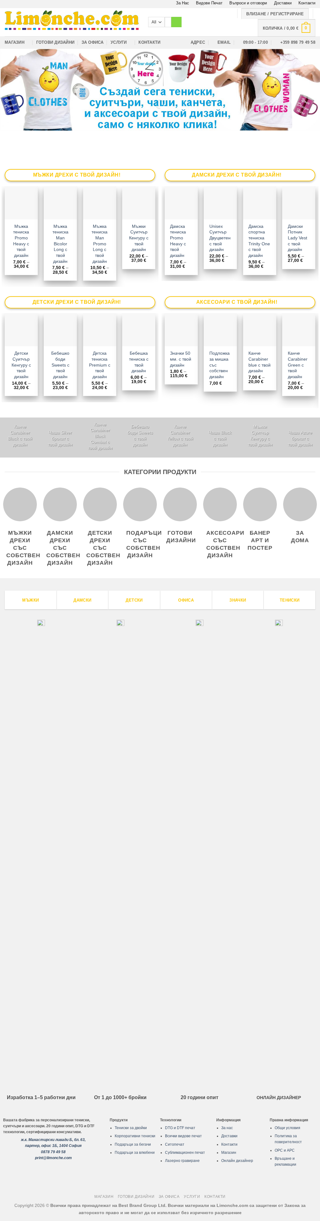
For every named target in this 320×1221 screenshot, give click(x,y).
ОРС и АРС (285, 1150)
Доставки (283, 3)
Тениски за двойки (131, 1128)
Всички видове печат (183, 1136)
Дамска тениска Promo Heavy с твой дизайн (178, 241)
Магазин (14, 42)
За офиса (93, 42)
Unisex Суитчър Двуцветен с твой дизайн (220, 238)
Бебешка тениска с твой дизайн (138, 362)
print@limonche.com (53, 1158)
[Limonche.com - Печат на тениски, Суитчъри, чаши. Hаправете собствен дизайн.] (72, 22)
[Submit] (176, 22)
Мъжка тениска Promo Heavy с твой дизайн (21, 241)
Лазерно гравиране (182, 1160)
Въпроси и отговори (248, 3)
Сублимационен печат (185, 1152)
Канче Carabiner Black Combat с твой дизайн (100, 436)
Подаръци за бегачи (133, 1144)
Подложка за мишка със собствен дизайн (219, 365)
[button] (286, 28)
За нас (227, 1128)
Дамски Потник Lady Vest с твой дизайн (297, 238)
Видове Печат (209, 3)
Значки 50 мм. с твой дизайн (180, 359)
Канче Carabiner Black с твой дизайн (20, 435)
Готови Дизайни (55, 42)
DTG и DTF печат (180, 1128)
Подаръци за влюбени (135, 1152)
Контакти (306, 3)
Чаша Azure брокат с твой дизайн (300, 438)
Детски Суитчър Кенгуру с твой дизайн (21, 365)
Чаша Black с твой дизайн (220, 438)
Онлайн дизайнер (237, 1160)
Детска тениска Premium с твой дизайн (99, 365)
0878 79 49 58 (53, 1152)
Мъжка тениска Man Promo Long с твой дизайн (100, 244)
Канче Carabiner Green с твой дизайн (298, 365)
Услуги (119, 42)
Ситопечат (174, 1144)
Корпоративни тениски (135, 1136)
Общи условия (287, 1128)
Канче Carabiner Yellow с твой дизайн (180, 435)
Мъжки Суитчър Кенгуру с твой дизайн (138, 238)
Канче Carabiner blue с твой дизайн (259, 362)
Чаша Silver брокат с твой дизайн (60, 438)
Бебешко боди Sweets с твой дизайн (60, 365)
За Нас (182, 3)
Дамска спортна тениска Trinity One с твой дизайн (259, 241)
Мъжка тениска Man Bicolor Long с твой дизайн (60, 244)
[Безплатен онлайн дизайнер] (160, 90)
